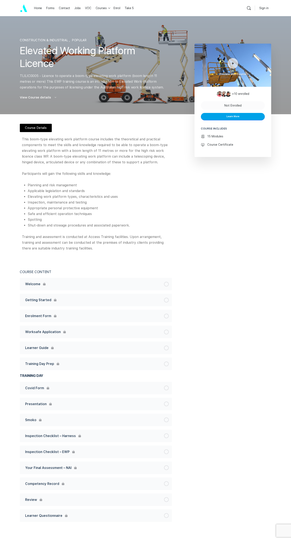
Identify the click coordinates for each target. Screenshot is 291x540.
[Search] (249, 8)
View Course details (36, 97)
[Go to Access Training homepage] (24, 7)
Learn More (232, 116)
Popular (79, 40)
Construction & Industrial (44, 40)
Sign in (264, 8)
